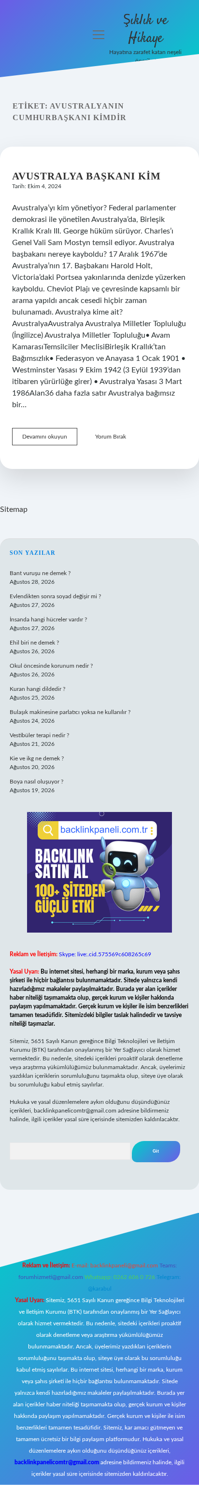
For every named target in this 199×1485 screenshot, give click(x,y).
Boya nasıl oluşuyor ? (36, 781)
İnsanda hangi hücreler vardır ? (48, 619)
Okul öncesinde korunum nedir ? (51, 666)
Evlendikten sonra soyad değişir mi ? (55, 596)
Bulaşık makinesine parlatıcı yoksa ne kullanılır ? (70, 712)
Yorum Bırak (110, 437)
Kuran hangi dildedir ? (37, 689)
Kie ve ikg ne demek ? (37, 758)
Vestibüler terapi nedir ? (39, 735)
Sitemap (14, 509)
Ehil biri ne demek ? (34, 643)
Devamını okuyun (49, 439)
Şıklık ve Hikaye (145, 29)
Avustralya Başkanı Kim (86, 176)
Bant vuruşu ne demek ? (40, 573)
